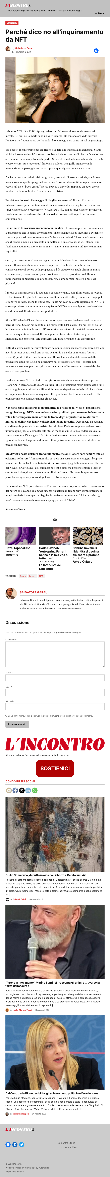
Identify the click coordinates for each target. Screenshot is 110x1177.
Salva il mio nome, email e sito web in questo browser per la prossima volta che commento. (50, 716)
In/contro (11, 554)
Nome (9, 672)
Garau (23, 576)
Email (8, 687)
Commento (11, 639)
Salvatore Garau (24, 48)
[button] (96, 50)
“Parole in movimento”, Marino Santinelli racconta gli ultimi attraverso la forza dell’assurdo (52, 984)
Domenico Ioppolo (21, 1114)
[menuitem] (20, 549)
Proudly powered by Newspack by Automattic (27, 1167)
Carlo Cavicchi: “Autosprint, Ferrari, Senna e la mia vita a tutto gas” (53, 553)
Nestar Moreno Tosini (22, 1010)
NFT (41, 576)
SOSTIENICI (55, 768)
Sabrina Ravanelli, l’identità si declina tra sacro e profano (86, 551)
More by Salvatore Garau (70, 608)
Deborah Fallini (19, 899)
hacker (32, 576)
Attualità (11, 23)
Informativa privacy (14, 1171)
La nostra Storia (66, 1142)
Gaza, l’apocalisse (17, 548)
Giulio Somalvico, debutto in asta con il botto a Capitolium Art (45, 875)
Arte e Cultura (83, 561)
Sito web (9, 701)
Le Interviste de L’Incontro (50, 566)
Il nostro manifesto (68, 1147)
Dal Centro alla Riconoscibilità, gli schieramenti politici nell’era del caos (51, 1093)
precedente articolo (69, 362)
